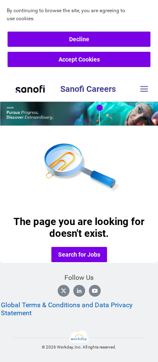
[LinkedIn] (79, 291)
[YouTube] (95, 291)
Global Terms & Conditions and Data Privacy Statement (67, 309)
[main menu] (144, 89)
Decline (79, 39)
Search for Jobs (79, 254)
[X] (64, 291)
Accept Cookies (79, 59)
